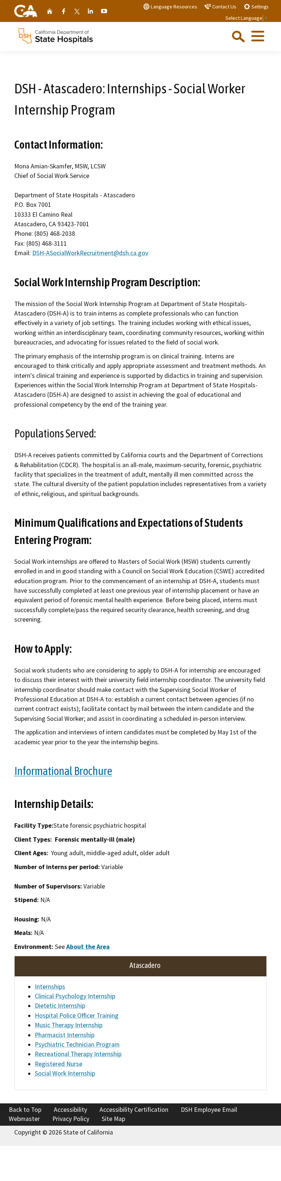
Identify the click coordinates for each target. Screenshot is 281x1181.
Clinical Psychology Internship (75, 996)
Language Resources (173, 6)
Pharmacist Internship (64, 1035)
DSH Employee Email (209, 1110)
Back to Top (25, 1110)
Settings (259, 7)
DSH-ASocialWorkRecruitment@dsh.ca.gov (90, 253)
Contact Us (223, 6)
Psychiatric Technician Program (77, 1044)
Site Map (113, 1119)
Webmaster (24, 1119)
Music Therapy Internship (68, 1025)
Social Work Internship (65, 1073)
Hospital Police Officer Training (77, 1016)
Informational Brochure (63, 771)
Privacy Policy (70, 1119)
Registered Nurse (58, 1064)
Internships (50, 987)
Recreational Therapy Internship (78, 1054)
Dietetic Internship (60, 1006)
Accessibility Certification (134, 1110)
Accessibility (70, 1110)
